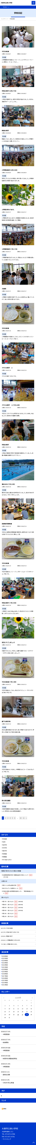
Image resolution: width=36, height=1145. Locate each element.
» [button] (26, 818)
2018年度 (5, 974)
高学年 (5, 851)
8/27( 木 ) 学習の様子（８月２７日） (10, 932)
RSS (5, 1109)
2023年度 (5, 963)
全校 (4, 842)
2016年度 (5, 978)
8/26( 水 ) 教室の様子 (7, 936)
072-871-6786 (10, 1134)
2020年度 (5, 969)
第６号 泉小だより (13, 904)
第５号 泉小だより (13, 907)
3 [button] (7, 818)
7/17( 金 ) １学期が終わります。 (9, 944)
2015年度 (5, 980)
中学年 (5, 848)
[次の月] (32, 997)
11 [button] (23, 818)
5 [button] (12, 818)
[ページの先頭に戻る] (33, 1142)
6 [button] (14, 818)
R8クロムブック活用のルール (12, 888)
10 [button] (20, 818)
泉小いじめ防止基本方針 (11, 885)
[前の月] (3, 997)
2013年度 (5, 985)
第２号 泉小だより (10, 916)
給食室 (5, 854)
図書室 (5, 857)
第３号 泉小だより (10, 913)
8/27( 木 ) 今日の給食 (7, 928)
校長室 (5, 839)
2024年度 (5, 960)
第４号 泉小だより (13, 910)
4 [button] (10, 818)
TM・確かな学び (7, 860)
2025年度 (5, 958)
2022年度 (5, 965)
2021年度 (5, 967)
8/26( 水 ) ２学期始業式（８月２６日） (10, 940)
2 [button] (5, 818)
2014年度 (5, 983)
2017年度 (5, 976)
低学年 (5, 845)
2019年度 (5, 971)
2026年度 (5, 956)
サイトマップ (7, 1139)
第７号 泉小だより (13, 901)
